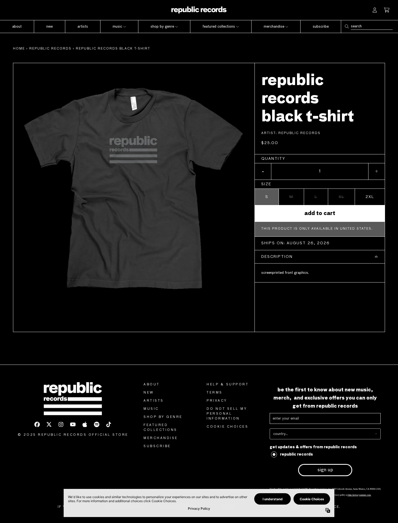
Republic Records (299, 133)
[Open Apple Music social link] (85, 424)
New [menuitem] (49, 26)
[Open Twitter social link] (49, 424)
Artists (153, 400)
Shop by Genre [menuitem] (162, 26)
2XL (370, 197)
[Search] (346, 26)
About (151, 384)
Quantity (273, 159)
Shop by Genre (162, 417)
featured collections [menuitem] (219, 26)
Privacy (217, 400)
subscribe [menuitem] (321, 26)
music (151, 409)
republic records (50, 48)
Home (19, 48)
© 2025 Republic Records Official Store (73, 435)
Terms (215, 392)
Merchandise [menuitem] (274, 26)
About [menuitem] (17, 26)
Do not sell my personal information (227, 413)
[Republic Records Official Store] (199, 10)
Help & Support (228, 384)
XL (341, 197)
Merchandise (160, 438)
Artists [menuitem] (82, 26)
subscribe (157, 446)
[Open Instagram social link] (61, 424)
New (148, 392)
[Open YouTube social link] (73, 424)
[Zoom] (134, 183)
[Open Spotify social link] (97, 424)
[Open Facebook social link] (37, 424)
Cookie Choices (227, 426)
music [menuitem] (117, 26)
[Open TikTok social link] (109, 424)
